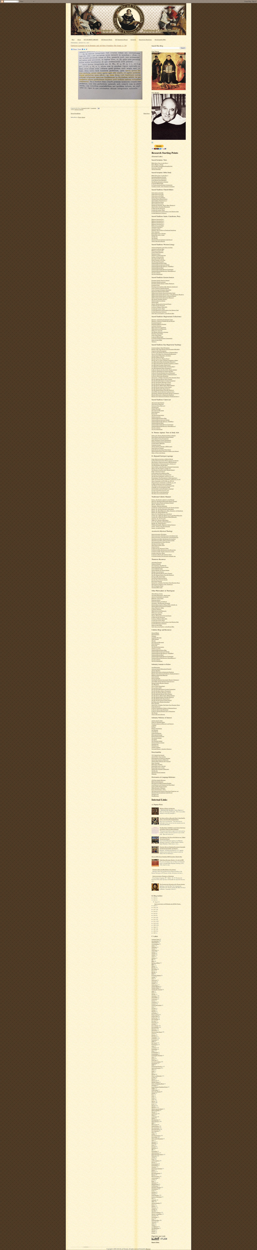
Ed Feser (154, 727)
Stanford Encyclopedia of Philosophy (160, 769)
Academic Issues (155, 939)
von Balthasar (155, 1226)
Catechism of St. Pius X (157, 227)
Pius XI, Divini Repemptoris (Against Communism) (163, 380)
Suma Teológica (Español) (158, 448)
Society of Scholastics (157, 1197)
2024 (154, 898)
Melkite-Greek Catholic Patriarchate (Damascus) (163, 297)
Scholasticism (155, 1189)
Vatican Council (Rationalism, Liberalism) (161, 355)
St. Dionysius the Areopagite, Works (160, 548)
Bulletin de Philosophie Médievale (159, 675)
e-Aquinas (154, 725)
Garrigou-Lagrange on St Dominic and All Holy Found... (167, 904)
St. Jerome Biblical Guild (157, 183)
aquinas (153, 952)
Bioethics (154, 967)
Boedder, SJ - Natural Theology (159, 523)
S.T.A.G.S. (133, 40)
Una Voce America (156, 272)
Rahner (153, 1170)
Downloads (154, 1036)
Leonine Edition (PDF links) (158, 443)
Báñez (153, 961)
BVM (153, 974)
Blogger (148, 1249)
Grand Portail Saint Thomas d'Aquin (160, 567)
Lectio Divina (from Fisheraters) (159, 180)
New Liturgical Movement (158, 258)
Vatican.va (154, 341)
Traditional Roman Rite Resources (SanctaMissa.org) (164, 271)
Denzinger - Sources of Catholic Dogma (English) (163, 321)
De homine (154, 1022)
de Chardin (154, 1013)
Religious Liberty (156, 1176)
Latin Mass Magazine (156, 637)
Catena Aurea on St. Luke (158, 194)
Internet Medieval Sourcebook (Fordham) (161, 606)
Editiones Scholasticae (157, 728)
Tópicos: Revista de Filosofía (158, 241)
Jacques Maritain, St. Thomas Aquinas (160, 570)
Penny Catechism (156, 232)
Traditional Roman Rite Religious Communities (162, 269)
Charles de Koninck (156, 564)
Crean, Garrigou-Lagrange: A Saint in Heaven (162, 459)
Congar (153, 1000)
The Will (154, 1211)
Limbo (153, 1098)
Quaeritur (154, 1167)
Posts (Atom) (81, 117)
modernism (154, 1116)
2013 (154, 917)
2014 (154, 915)
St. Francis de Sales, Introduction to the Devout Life (164, 550)
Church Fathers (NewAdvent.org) (159, 200)
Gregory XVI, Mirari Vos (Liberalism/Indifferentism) (164, 354)
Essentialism (154, 1049)
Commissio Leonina (156, 445)
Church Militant (155, 633)
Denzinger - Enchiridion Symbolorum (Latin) (162, 319)
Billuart (153, 966)
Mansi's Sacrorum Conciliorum (159, 327)
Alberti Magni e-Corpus (157, 593)
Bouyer (153, 970)
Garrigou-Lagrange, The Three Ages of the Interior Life (165, 535)
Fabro (153, 1057)
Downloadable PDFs (160, 40)
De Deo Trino (155, 1016)
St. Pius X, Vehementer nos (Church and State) (162, 371)
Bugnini (153, 972)
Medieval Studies (156, 1110)
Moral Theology (155, 1121)
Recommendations (156, 1173)
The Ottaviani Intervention (158, 261)
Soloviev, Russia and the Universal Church (161, 304)
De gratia (154, 1021)
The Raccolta (155, 236)
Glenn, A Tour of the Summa (158, 453)
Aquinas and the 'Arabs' (157, 720)
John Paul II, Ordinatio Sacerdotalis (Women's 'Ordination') (165, 393)
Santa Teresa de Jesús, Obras (158, 545)
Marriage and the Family (157, 1109)
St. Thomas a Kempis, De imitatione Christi (162, 554)
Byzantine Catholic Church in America (160, 280)
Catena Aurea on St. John (157, 192)
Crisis (153, 1007)
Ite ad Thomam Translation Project (160, 1087)
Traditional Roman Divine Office (159, 263)
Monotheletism (155, 1120)
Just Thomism (155, 730)
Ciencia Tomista (155, 676)
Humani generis (155, 1082)
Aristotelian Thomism (157, 562)
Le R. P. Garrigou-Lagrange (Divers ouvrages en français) (165, 460)
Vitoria (153, 1225)
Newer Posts (74, 113)
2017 (154, 909)
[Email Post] (98, 108)
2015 (154, 913)
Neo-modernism (155, 1127)
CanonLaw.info (155, 407)
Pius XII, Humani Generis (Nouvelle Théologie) (163, 390)
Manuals (154, 1105)
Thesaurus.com (155, 794)
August (156, 902)
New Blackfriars (155, 684)
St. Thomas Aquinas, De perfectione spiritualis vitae (164, 556)
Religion (154, 1174)
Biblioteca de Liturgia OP (157, 250)
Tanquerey (154, 1207)
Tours (153, 1219)
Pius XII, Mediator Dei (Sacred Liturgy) (161, 388)
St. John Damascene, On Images (159, 213)
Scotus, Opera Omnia (156, 335)
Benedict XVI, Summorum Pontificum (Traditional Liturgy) (165, 396)
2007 (154, 929)
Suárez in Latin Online (157, 340)
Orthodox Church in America (158, 300)
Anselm (153, 948)
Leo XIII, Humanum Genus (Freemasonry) (162, 368)
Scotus (153, 1190)
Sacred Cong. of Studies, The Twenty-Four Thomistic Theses (166, 377)
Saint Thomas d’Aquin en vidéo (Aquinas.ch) (162, 584)
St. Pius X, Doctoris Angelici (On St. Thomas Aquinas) (164, 369)
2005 (154, 933)
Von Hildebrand (155, 1228)
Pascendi (154, 1146)
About (79, 40)
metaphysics (154, 1113)
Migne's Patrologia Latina (157, 203)
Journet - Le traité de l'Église (158, 528)
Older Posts (146, 113)
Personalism (154, 1151)
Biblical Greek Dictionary (157, 781)
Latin (153, 1096)
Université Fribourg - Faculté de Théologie (161, 749)
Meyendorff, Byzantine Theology (159, 299)
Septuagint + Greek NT (157, 167)
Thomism (154, 1215)
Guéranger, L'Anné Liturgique (159, 255)
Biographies (154, 969)
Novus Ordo (154, 1137)
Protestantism (155, 1165)
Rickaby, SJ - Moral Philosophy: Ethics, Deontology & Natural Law (167, 510)
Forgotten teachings (156, 1061)
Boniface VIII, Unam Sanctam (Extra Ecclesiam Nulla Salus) (166, 349)
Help (153, 1072)
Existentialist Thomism (157, 1055)
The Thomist (155, 238)
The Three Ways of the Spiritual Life (160, 492)
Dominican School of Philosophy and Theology (163, 723)
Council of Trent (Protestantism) (159, 351)
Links (153, 1099)
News (153, 1132)
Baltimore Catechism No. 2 (158, 221)
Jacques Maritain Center (157, 568)
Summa (153, 1206)
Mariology (154, 1107)
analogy (153, 945)
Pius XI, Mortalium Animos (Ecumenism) (161, 384)
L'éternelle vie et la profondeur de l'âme (161, 487)
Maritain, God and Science (158, 572)
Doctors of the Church (157, 1032)
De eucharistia (155, 1019)
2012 (154, 919)
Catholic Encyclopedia (157, 989)
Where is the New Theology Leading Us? (161, 468)
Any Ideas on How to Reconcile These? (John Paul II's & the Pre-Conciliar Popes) (172, 818)
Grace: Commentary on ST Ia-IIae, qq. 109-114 (163, 481)
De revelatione (155, 1025)
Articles (153, 955)
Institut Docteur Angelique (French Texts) (161, 449)
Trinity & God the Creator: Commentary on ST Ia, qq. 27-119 (166, 479)
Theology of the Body (157, 1214)
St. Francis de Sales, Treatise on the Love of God (163, 551)
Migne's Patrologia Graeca (158, 202)
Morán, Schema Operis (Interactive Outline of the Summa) (165, 451)
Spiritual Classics (155, 546)
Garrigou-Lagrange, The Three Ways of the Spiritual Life (165, 537)
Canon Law (154, 980)
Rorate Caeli (154, 413)
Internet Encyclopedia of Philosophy (160, 759)
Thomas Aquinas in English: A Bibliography (162, 446)
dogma (153, 1033)
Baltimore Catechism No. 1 (158, 219)
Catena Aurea (155, 985)
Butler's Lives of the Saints (158, 225)
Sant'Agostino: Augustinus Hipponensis (161, 206)
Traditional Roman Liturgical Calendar (160, 264)
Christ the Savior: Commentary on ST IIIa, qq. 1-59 (164, 482)
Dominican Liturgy (156, 254)
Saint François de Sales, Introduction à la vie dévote (164, 539)
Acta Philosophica (156, 667)
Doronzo (154, 1035)
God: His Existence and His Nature (160, 465)
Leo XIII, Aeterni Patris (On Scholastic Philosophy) (163, 362)
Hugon (153, 1079)
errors (153, 1046)
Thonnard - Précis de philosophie (159, 506)
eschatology (154, 1047)
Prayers (153, 1162)
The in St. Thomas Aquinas (172, 884)
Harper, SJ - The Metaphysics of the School (162, 514)
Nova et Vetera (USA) (157, 687)
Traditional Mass (155, 1220)
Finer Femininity (155, 634)
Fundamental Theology (157, 1066)
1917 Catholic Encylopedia (158, 755)
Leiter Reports (155, 731)
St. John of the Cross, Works (158, 553)
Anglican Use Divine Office (158, 249)
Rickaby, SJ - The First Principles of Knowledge (163, 509)
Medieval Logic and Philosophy (159, 329)
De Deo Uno (154, 1018)
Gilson (153, 1069)
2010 (154, 923)
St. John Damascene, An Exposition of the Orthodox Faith (165, 211)
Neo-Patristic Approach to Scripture (160, 182)
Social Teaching (155, 1195)
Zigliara (153, 1233)
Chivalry (154, 994)
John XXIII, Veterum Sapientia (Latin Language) (163, 391)
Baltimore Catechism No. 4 (158, 224)
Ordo (153, 1140)
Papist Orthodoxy (156, 412)
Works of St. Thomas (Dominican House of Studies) (164, 435)
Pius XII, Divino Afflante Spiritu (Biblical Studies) (163, 385)
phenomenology (155, 1153)
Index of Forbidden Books (158, 1083)
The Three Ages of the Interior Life (160, 493)
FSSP (153, 1065)
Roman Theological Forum (158, 736)
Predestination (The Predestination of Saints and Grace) (164, 478)
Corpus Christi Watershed (157, 252)
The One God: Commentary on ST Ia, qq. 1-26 (162, 476)
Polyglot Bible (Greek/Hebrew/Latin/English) (162, 166)
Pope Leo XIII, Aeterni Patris (158, 576)
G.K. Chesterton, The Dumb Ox (159, 565)
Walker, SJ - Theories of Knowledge (160, 520)
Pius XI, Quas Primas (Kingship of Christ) (161, 382)
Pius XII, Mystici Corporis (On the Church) (162, 387)
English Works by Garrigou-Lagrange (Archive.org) (164, 463)
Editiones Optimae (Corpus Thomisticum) (161, 441)
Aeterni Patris (155, 942)
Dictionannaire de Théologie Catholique (161, 758)
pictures (153, 1157)
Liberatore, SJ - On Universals (159, 518)
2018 (154, 907)
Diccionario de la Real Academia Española (161, 783)
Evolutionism (155, 1052)
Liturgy (153, 1102)
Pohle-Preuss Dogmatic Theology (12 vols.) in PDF (172, 860)
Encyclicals (154, 1043)
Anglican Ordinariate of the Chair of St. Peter (162, 247)
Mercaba (154, 640)
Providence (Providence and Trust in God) (161, 474)
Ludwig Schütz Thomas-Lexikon (159, 786)
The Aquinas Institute (157, 738)
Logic (153, 1104)
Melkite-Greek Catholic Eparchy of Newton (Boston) (164, 296)
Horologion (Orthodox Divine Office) (160, 291)
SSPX (153, 1201)
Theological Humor (156, 1212)
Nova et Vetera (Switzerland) (158, 686)
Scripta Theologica (156, 706)
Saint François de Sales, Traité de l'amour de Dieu (163, 540)
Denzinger (154, 1028)
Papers (153, 1145)
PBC (153, 1149)
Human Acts (154, 1080)
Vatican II (154, 1222)
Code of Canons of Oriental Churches (160, 288)
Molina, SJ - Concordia (157, 330)
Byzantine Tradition (156, 975)
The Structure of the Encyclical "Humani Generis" (163, 470)
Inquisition (154, 1085)
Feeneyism (154, 1060)
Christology (154, 996)
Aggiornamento (155, 944)
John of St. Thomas (156, 1091)
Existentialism (155, 1054)
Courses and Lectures (156, 1005)
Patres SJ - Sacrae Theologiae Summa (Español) (163, 503)
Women (153, 1231)
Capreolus (154, 981)
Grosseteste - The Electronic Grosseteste (161, 603)
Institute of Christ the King (158, 257)
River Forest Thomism (157, 581)
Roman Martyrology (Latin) (158, 235)
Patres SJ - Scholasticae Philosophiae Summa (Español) (164, 501)
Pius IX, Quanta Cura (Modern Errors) (160, 358)
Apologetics (154, 950)
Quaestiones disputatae (157, 1168)
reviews (153, 1179)
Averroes (154, 958)
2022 (154, 900)
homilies (154, 1077)
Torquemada (154, 1217)
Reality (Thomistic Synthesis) (158, 471)
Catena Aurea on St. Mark (158, 196)
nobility (153, 1134)
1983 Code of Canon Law (158, 404)
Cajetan (153, 977)
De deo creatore (155, 1014)
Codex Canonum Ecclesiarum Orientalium (161, 290)
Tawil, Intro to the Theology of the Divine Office (163, 313)
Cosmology (154, 1002)
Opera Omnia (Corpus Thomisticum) (160, 438)
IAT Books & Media (106, 40)
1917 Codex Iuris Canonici (158, 402)
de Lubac (154, 1024)
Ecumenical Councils (156, 322)
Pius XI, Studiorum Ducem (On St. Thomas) (162, 379)
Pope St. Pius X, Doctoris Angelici (159, 579)
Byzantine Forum (156, 285)
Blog (73, 40)
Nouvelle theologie (156, 1135)
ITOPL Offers (155, 1090)
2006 (154, 931)
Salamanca (154, 1182)
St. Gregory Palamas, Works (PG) (159, 307)
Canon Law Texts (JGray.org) (158, 405)
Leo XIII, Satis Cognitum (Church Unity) (161, 365)
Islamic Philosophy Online (158, 608)
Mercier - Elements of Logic (158, 504)
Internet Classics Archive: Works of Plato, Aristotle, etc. (164, 604)
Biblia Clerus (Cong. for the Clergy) (160, 163)
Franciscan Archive (156, 600)
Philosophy (154, 1156)
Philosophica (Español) (157, 764)
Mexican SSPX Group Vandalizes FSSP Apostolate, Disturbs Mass (167, 856)
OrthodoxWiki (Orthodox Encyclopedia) (161, 761)
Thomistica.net (155, 744)
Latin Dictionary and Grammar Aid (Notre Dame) (163, 785)
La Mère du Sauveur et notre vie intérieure (161, 484)
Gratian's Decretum (156, 409)
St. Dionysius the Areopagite (158, 208)
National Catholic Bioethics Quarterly (160, 683)
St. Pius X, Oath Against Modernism (160, 376)
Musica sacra (155, 1124)
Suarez (153, 1204)
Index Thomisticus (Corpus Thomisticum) (161, 440)
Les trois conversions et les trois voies (160, 490)
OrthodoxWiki (155, 302)
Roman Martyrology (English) (159, 233)
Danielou (154, 1011)
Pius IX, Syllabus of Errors (158, 357)
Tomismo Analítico (156, 747)
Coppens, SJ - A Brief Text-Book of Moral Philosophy (164, 517)
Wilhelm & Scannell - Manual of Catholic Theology (164, 525)
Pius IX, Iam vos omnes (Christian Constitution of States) (165, 360)
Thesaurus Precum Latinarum (158, 772)
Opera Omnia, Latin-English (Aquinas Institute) (163, 437)
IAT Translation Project (121, 40)
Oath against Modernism (157, 1138)
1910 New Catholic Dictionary (159, 780)
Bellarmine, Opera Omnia (157, 598)
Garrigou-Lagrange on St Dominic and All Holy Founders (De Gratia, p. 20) (99, 45)
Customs (154, 1010)
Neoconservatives (156, 1129)
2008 (154, 927)
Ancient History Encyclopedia (159, 756)
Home (79, 113)
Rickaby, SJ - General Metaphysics (160, 512)
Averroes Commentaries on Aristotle (160, 597)
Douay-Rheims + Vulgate (157, 164)
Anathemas (154, 947)
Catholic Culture (155, 988)
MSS (153, 1123)
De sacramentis (155, 1027)
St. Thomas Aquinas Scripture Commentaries (162, 185)
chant (153, 991)
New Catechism (155, 1131)
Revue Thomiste (155, 703)
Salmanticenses (155, 1184)
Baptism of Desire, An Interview (167, 808)
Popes (153, 1159)
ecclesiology (154, 1038)
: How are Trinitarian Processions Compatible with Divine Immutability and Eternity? (172, 847)
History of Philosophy (157, 1076)
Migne (153, 1115)
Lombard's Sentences (156, 326)
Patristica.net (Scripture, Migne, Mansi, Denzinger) (163, 205)
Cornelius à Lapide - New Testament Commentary (163, 186)
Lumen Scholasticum (156, 733)
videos (153, 1223)
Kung (153, 1094)
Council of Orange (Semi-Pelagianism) (161, 348)
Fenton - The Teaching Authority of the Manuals (163, 499)
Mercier (153, 1112)
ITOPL (153, 1088)
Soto (153, 1198)
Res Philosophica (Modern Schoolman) (161, 702)
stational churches (156, 1203)
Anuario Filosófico (156, 670)
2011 (154, 921)
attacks (153, 956)
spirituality (154, 1200)
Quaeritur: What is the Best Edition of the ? (164, 869)
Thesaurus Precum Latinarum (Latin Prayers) (162, 239)
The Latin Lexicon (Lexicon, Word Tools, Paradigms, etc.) (165, 791)
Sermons (154, 1193)
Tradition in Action (156, 417)
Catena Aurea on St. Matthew (158, 197)
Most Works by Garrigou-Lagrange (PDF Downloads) (164, 462)
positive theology (156, 1160)
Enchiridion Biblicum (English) (159, 177)
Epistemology (155, 1044)
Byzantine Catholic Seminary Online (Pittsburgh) (163, 283)
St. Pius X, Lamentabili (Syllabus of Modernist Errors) (164, 374)
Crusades (154, 1008)
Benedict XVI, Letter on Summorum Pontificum (163, 395)
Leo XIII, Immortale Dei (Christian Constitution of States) (165, 363)
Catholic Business (156, 986)
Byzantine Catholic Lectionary (159, 282)
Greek (153, 1071)
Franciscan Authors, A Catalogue (159, 601)
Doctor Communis (156, 678)
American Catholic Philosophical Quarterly (161, 669)
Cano (153, 978)
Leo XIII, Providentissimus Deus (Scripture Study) (163, 366)
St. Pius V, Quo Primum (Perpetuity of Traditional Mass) (165, 352)
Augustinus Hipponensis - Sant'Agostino (161, 595)
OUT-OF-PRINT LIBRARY (91, 40)
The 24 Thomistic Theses (157, 586)
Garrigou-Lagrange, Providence (159, 534)
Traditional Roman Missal (157, 268)
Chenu (153, 992)
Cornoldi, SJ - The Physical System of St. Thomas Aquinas (165, 507)
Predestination (155, 1164)
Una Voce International (157, 274)
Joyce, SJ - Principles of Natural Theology (161, 521)
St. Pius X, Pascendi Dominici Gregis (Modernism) (163, 373)
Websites (154, 1229)
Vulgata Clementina (156, 169)
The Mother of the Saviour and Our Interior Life (163, 485)
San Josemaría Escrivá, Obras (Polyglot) (161, 542)
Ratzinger (154, 1171)
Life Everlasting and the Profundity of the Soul (162, 489)
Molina (153, 1118)
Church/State (155, 997)
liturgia (153, 1101)
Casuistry (154, 983)
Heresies (153, 1074)
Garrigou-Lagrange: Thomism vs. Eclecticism (163, 876)
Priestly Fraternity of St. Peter (158, 260)
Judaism (153, 1093)
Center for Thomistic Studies (158, 722)
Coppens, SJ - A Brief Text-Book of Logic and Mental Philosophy (167, 515)
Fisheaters (154, 636)
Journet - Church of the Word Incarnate (161, 526)
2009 (154, 925)
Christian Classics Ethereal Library (159, 199)
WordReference (155, 796)
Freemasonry (155, 1063)
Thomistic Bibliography (157, 587)
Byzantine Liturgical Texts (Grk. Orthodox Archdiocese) (165, 286)
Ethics (153, 1051)
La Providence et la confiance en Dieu (160, 473)
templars (154, 1209)
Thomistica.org (155, 745)
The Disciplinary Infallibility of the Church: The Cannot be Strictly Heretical (172, 828)
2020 (154, 905)
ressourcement (155, 1178)
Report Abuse (155, 1242)
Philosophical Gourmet (157, 735)
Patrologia (154, 1148)
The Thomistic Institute (157, 741)
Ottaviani (154, 1142)
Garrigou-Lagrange (156, 1068)
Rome (153, 1181)
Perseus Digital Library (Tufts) (159, 789)
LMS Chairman (155, 639)
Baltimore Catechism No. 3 (158, 222)
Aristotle (154, 953)
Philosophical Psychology (158, 1154)
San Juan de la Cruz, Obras (158, 543)
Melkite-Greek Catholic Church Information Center (163, 293)
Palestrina (154, 1143)
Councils (154, 1003)
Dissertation (154, 1030)
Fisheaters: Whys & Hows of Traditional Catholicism (164, 230)
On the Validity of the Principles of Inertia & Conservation (165, 467)
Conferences (154, 999)
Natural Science (155, 1126)
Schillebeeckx (155, 1186)
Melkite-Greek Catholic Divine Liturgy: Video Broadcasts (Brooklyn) (168, 294)
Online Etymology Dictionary (158, 788)
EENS (153, 1041)
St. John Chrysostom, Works (158, 210)
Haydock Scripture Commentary (159, 178)
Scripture (154, 1192)
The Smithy (154, 739)
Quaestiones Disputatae (145, 40)
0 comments (93, 108)
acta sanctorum (155, 941)
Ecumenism (154, 1039)
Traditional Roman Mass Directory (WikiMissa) (163, 266)
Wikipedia (154, 774)
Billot (153, 964)
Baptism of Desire (156, 963)
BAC (153, 959)
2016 (154, 911)
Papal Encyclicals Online (157, 333)
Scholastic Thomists (156, 1187)
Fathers (153, 1058)
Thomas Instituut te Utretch (158, 742)
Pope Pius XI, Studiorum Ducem (159, 578)
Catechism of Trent (156, 228)
